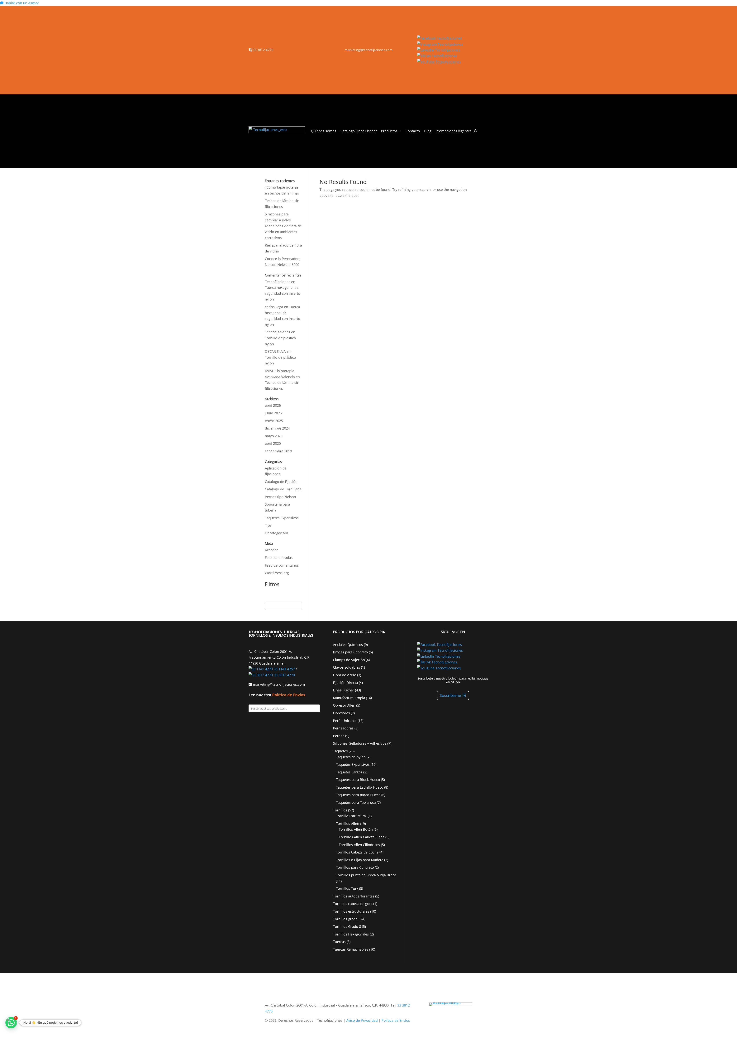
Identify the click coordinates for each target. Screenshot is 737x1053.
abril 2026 (273, 405)
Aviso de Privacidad (362, 1020)
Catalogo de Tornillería (283, 489)
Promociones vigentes (454, 131)
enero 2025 (274, 420)
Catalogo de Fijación (281, 481)
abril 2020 (273, 443)
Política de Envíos (288, 694)
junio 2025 (273, 413)
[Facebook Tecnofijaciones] (439, 38)
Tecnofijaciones (277, 281)
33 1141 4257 (284, 669)
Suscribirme (450, 695)
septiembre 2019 (278, 451)
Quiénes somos (323, 131)
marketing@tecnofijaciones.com (368, 50)
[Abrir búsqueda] (475, 131)
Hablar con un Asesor (21, 3)
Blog (427, 131)
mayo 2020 (274, 436)
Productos (389, 131)
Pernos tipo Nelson (280, 496)
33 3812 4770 (262, 50)
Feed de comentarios (282, 565)
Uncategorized (276, 533)
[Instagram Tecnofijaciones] (440, 44)
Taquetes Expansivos (282, 518)
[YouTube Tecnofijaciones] (439, 62)
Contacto (413, 131)
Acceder (271, 550)
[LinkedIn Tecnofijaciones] (438, 50)
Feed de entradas (279, 557)
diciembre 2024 (277, 428)
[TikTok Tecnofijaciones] (437, 56)
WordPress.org (277, 572)
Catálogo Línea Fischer (358, 131)
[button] (11, 1022)
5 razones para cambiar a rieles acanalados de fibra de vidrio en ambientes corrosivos (283, 226)
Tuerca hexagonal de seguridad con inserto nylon (282, 293)
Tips (268, 525)
